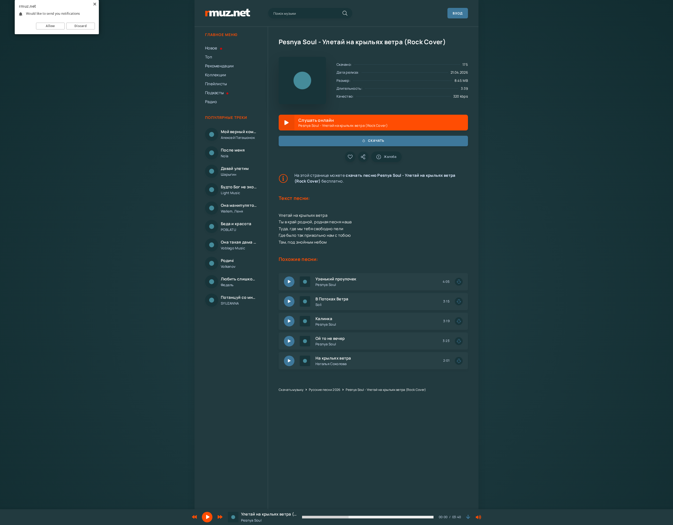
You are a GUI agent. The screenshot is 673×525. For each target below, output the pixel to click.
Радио (211, 101)
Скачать (376, 140)
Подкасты (214, 92)
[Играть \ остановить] (289, 281)
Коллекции (215, 75)
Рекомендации (219, 66)
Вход (458, 13)
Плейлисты (216, 84)
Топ (208, 57)
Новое (211, 48)
